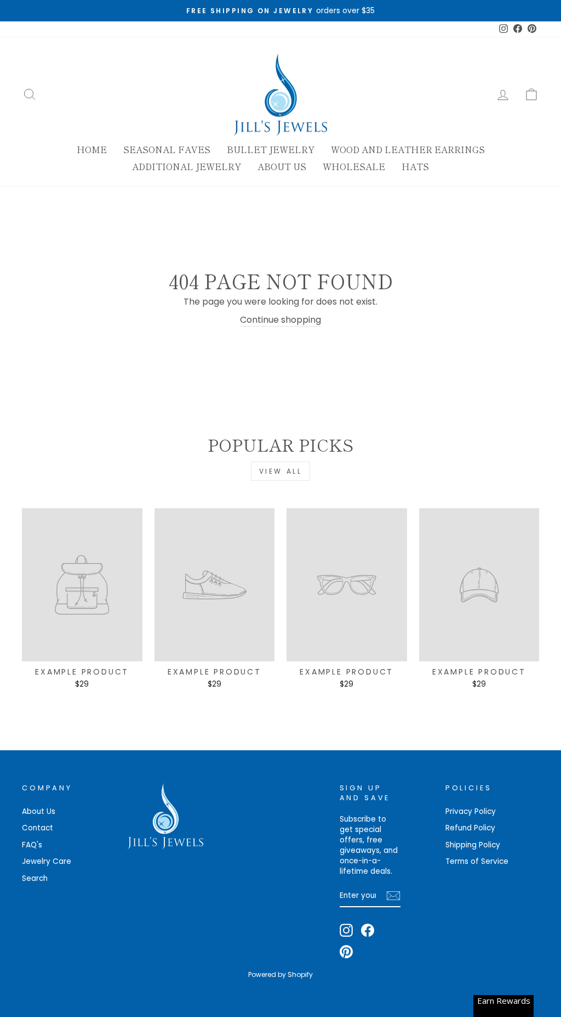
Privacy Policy (470, 811)
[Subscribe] (393, 895)
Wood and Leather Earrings (408, 149)
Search (35, 878)
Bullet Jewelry (270, 149)
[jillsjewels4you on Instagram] (346, 930)
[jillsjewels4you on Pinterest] (346, 951)
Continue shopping (280, 320)
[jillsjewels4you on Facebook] (367, 930)
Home (92, 149)
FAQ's (32, 845)
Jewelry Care (46, 861)
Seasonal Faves (166, 149)
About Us (281, 166)
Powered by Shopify (280, 974)
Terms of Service (476, 861)
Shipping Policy (472, 845)
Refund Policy (470, 828)
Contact (37, 828)
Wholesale (354, 166)
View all (280, 471)
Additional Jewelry (186, 166)
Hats (415, 166)
